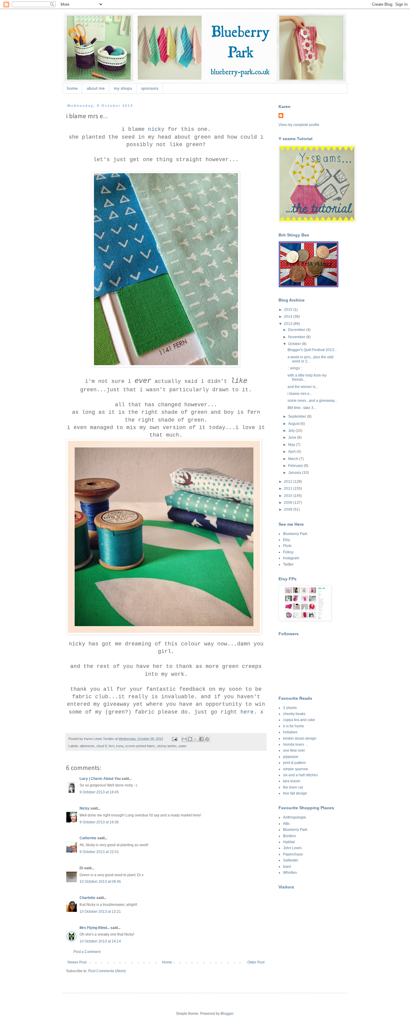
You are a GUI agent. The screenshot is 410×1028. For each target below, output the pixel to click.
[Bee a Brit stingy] (308, 286)
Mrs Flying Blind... (95, 928)
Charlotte (87, 898)
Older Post (255, 962)
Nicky (84, 808)
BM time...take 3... (302, 408)
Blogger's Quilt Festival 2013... (312, 350)
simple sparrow (295, 769)
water (183, 746)
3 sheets (290, 708)
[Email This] (184, 739)
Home (167, 962)
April (292, 451)
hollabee (290, 732)
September (297, 416)
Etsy (286, 540)
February (296, 466)
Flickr (287, 546)
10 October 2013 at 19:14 (100, 941)
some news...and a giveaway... (312, 400)
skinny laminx (167, 746)
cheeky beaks (294, 714)
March (293, 459)
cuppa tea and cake (299, 720)
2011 (288, 488)
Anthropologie (294, 817)
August (294, 424)
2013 (288, 324)
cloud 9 (101, 746)
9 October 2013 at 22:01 (99, 852)
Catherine (88, 838)
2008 (288, 509)
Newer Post (77, 962)
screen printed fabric (140, 746)
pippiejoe (290, 757)
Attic (286, 824)
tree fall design (295, 793)
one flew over (294, 750)
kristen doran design (299, 738)
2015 (288, 310)
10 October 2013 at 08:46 (100, 881)
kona (119, 746)
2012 (288, 481)
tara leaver (291, 781)
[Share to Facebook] (201, 739)
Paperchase (293, 854)
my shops (123, 88)
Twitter (288, 564)
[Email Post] (174, 739)
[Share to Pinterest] (207, 739)
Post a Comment (87, 952)
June (292, 437)
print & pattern (294, 763)
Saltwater (290, 860)
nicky (156, 129)
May (292, 445)
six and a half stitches (300, 775)
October (295, 344)
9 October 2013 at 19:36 (99, 822)
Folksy (288, 552)
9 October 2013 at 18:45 (99, 792)
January (295, 472)
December (297, 330)
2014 (288, 316)
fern (111, 746)
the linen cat (293, 787)
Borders (289, 836)
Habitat (289, 842)
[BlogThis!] (190, 739)
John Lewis (292, 848)
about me (96, 88)
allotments (87, 746)
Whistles (290, 872)
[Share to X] (196, 739)
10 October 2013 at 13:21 (100, 911)
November (297, 337)
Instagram (291, 558)
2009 (288, 502)
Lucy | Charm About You (100, 779)
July (292, 430)
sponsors (149, 88)
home (72, 88)
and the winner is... (303, 387)
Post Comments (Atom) (107, 971)
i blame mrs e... (300, 394)
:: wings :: (295, 368)
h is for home (293, 726)
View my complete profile (299, 125)
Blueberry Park (295, 534)
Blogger (227, 1013)
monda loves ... (295, 744)
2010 (288, 496)
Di (81, 868)
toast (287, 866)
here (247, 712)
